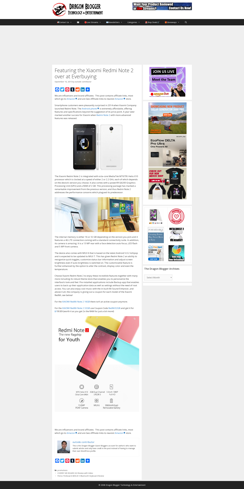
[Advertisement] (122, 44)
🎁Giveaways (171, 22)
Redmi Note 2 (103, 115)
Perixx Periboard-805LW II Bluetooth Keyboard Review (80, 476)
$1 (56, 311)
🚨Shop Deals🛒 (152, 22)
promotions (62, 470)
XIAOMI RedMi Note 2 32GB (76, 308)
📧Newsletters (113, 22)
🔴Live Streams (91, 22)
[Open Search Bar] (185, 22)
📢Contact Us (63, 22)
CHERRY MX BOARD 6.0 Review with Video (75, 473)
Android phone (89, 108)
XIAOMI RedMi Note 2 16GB (76, 301)
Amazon (71, 98)
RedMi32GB (114, 308)
